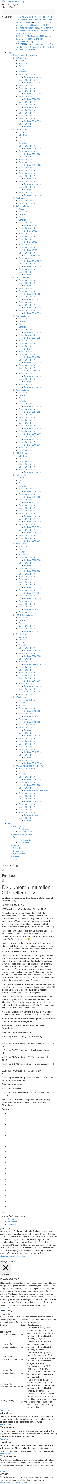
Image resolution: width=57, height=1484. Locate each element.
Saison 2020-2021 (27, 96)
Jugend (11, 52)
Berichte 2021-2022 (33, 93)
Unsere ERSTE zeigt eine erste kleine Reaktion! (35, 23)
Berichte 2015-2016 (33, 184)
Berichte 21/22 (30, 241)
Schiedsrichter (19, 853)
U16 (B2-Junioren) (21, 197)
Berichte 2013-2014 (33, 126)
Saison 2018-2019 (27, 104)
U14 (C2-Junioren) (21, 277)
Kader (21, 60)
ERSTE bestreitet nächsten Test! (32, 26)
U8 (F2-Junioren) (20, 697)
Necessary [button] (4, 1307)
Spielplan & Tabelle (27, 700)
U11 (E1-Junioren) (21, 475)
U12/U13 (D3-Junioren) (23, 453)
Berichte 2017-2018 (33, 299)
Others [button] (3, 1470)
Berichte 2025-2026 (33, 77)
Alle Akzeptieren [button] (19, 1255)
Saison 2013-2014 (27, 123)
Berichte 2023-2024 (33, 502)
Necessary (7, 1310)
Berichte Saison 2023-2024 (36, 790)
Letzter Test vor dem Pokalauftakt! (35, 48)
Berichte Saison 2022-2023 (36, 664)
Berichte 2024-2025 (33, 82)
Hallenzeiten (24, 842)
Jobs (15, 859)
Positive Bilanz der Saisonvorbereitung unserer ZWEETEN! (29, 41)
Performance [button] (5, 1424)
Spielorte (17, 848)
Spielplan (23, 63)
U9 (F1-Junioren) (20, 634)
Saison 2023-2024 (27, 85)
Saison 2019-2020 (27, 101)
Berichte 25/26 (30, 225)
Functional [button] (4, 1410)
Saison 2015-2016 (27, 115)
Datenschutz (13, 1224)
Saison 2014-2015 (27, 118)
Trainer (22, 68)
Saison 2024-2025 (27, 79)
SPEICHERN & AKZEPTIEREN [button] (13, 1482)
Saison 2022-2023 (27, 88)
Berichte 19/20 (30, 250)
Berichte (22, 71)
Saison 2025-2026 (27, 74)
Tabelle (22, 66)
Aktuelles (17, 826)
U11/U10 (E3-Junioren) (23, 614)
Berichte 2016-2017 (33, 178)
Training (16, 837)
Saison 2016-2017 (27, 112)
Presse (16, 856)
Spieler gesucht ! (26, 831)
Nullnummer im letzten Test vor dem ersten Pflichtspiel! (35, 45)
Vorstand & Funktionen (23, 834)
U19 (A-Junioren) (20, 58)
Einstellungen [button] (6, 1255)
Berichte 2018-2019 (33, 107)
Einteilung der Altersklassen (25, 55)
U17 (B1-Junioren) (21, 129)
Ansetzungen (24, 828)
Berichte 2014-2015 (33, 121)
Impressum (12, 1221)
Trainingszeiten (25, 839)
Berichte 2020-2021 (33, 99)
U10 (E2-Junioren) (21, 543)
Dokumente (18, 850)
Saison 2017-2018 (27, 110)
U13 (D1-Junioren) (21, 315)
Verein (10, 823)
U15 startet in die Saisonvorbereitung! (34, 29)
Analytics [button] (4, 1439)
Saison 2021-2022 (27, 90)
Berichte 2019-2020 (33, 293)
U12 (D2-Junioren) (21, 389)
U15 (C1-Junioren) (21, 206)
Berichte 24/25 (30, 230)
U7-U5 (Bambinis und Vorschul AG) (28, 765)
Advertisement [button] (6, 1453)
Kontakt (11, 1218)
